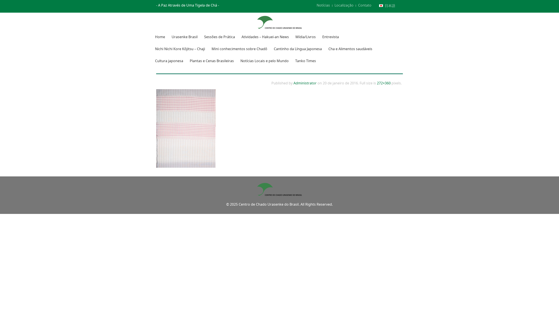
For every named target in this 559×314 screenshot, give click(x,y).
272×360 (384, 83)
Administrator (305, 83)
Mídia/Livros (305, 36)
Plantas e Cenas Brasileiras (212, 60)
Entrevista (330, 36)
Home (160, 36)
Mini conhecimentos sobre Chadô (239, 48)
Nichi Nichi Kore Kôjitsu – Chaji (180, 48)
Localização (344, 5)
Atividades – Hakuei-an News (265, 36)
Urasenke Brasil (185, 36)
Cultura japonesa (169, 60)
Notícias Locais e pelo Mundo (264, 60)
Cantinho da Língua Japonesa (298, 48)
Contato (364, 5)
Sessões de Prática (219, 36)
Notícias (323, 5)
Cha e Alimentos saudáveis (350, 48)
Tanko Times (305, 60)
